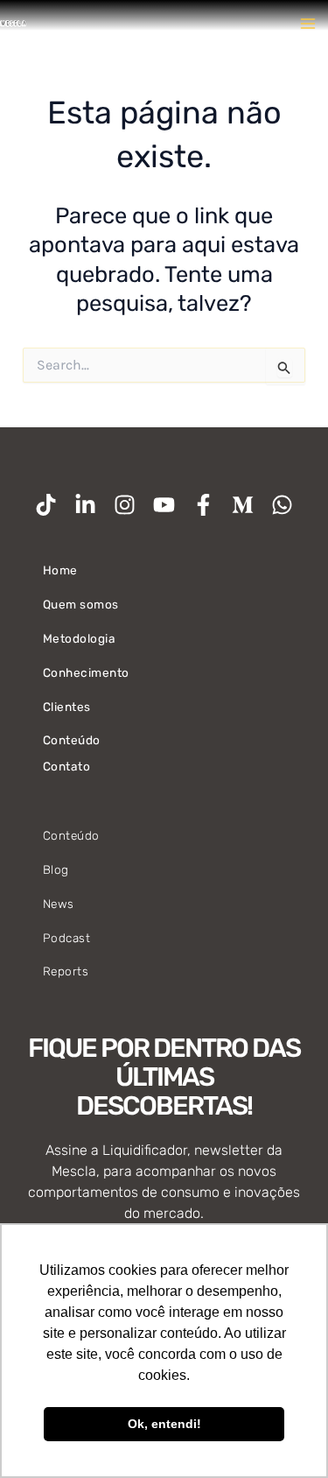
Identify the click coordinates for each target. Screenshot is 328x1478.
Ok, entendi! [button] (164, 1424)
